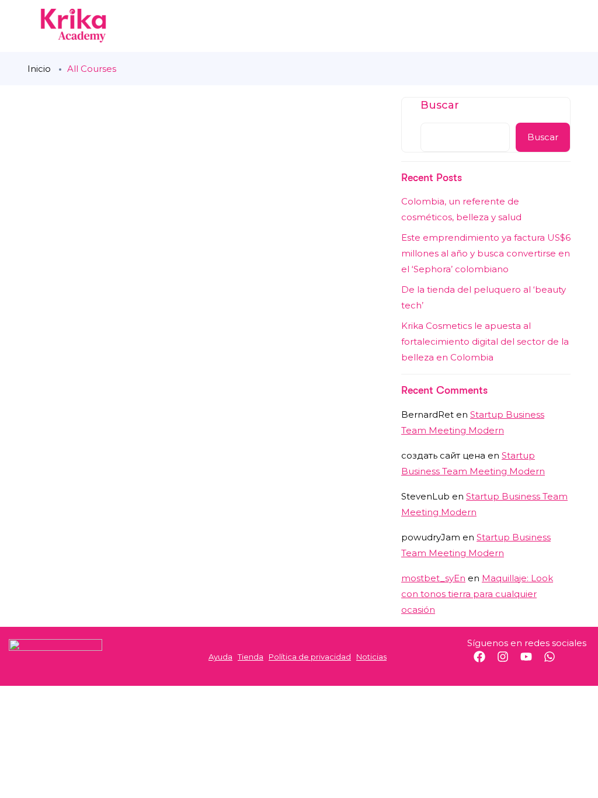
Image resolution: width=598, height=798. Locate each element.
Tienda (250, 656)
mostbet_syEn (433, 578)
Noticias (371, 656)
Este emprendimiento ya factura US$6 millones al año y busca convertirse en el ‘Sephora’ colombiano (486, 253)
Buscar (439, 105)
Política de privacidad (310, 656)
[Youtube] (532, 662)
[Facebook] (485, 662)
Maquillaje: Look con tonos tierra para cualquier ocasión (477, 594)
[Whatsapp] (555, 662)
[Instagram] (508, 662)
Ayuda (220, 656)
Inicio (39, 68)
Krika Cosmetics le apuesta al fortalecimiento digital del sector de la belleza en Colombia (485, 341)
